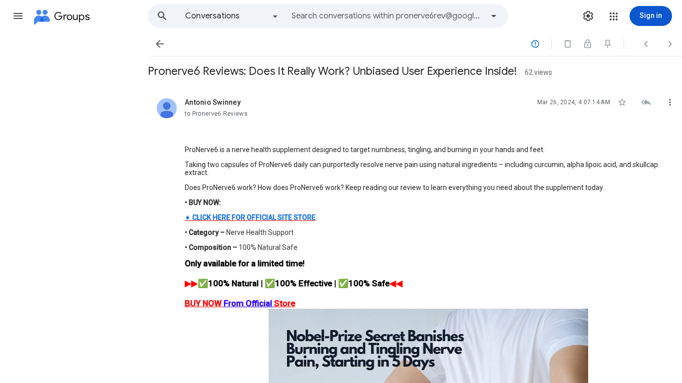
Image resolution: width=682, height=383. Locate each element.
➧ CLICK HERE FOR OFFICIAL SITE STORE (250, 217)
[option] (232, 15)
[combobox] (387, 15)
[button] (18, 16)
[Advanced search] (494, 15)
